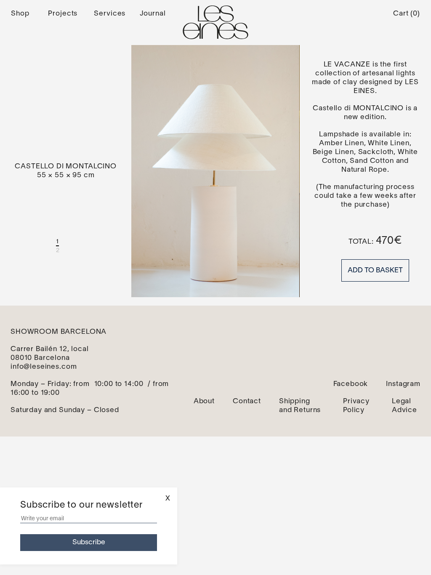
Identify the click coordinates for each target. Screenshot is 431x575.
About (204, 401)
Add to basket (375, 270)
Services (109, 14)
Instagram (403, 384)
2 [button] (58, 250)
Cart (406, 14)
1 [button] (57, 242)
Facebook (350, 384)
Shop (20, 14)
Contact (247, 401)
